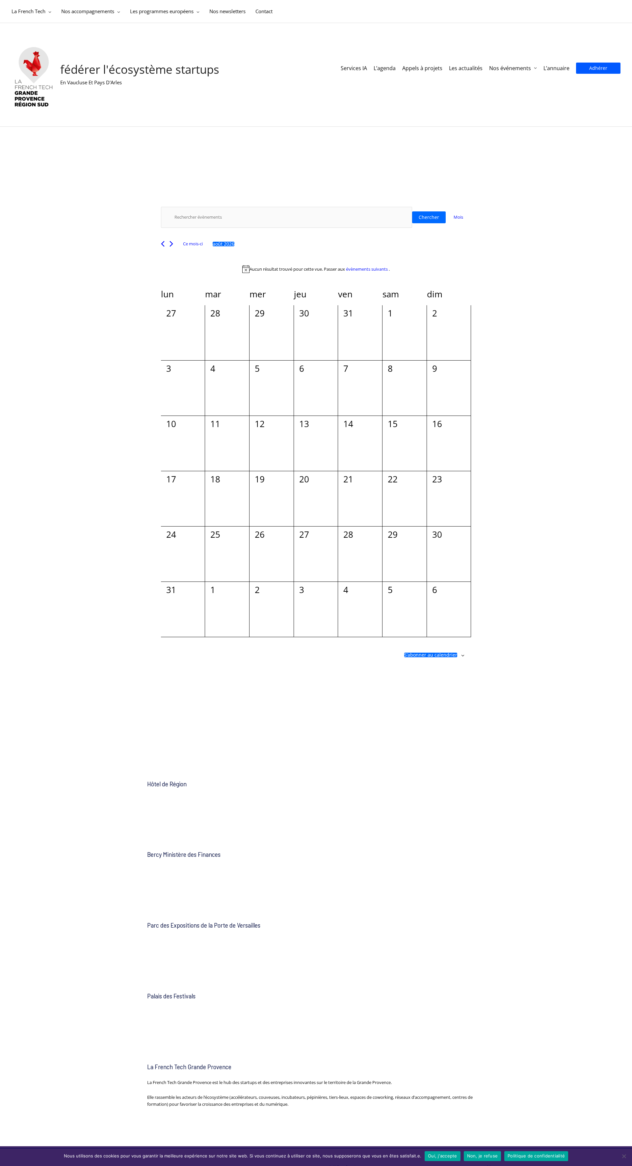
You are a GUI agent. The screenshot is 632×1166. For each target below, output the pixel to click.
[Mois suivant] (171, 244)
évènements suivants (367, 269)
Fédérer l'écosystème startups (139, 69)
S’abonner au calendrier (430, 655)
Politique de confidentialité (536, 1155)
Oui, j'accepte (442, 1155)
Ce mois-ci (193, 244)
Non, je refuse (482, 1155)
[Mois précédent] (163, 244)
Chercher (429, 217)
